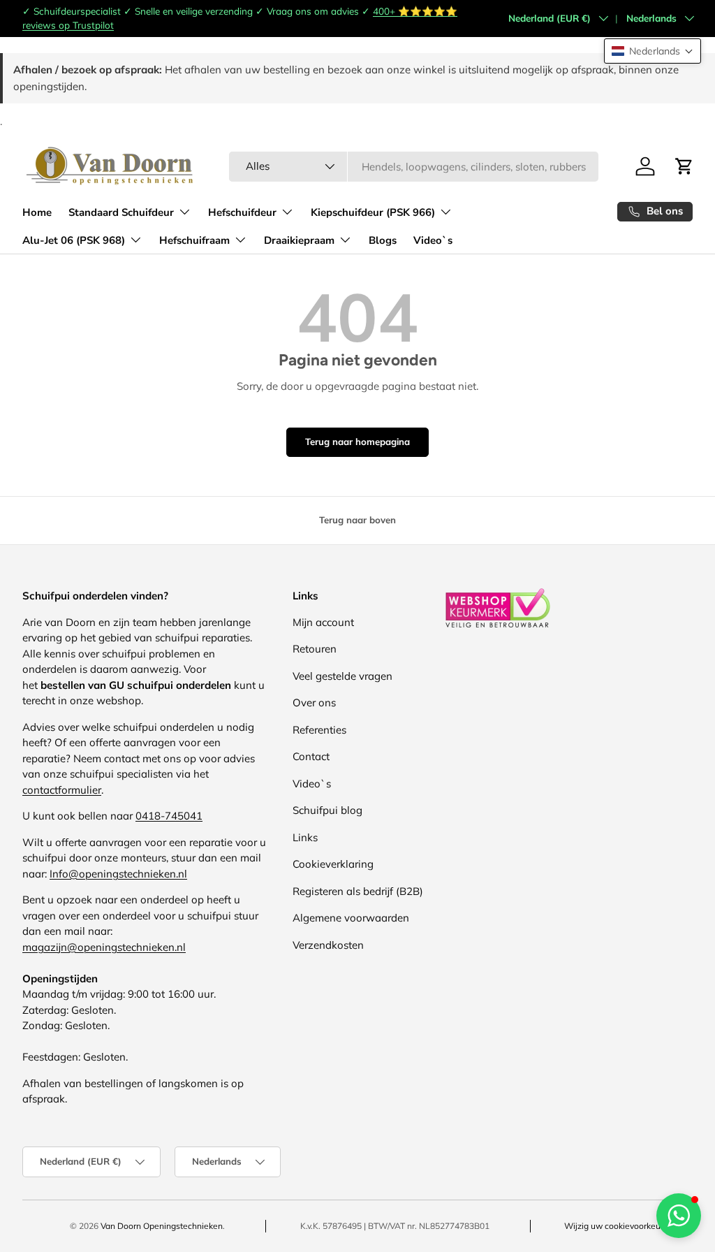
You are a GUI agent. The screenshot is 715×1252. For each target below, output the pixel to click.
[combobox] (413, 167)
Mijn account (323, 622)
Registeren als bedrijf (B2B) (358, 891)
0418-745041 (168, 815)
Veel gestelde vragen (342, 676)
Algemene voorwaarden (351, 917)
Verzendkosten (328, 945)
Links (305, 837)
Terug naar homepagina (357, 441)
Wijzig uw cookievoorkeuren (618, 1226)
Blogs (383, 240)
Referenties (319, 729)
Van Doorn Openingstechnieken (162, 1226)
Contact (311, 756)
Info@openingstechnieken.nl (118, 873)
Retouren (315, 648)
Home (37, 212)
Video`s (432, 240)
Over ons (314, 702)
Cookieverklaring (333, 864)
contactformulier (61, 789)
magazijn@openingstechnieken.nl (104, 947)
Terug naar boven (357, 519)
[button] (652, 51)
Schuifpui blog (327, 810)
